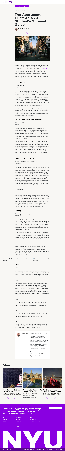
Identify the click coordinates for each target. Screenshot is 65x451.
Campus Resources (18, 32)
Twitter (22, 5)
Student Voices (38, 32)
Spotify (18, 426)
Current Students (31, 32)
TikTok (17, 424)
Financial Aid (38, 449)
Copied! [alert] (27, 7)
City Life (24, 32)
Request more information (55, 408)
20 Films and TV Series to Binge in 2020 (37, 353)
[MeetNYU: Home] (7, 2)
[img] (12, 378)
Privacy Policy (33, 419)
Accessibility (33, 423)
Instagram (18, 417)
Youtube (18, 423)
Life (19, 2)
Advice (31, 2)
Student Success (58, 449)
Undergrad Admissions (29, 449)
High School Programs (48, 449)
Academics (25, 2)
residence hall (45, 68)
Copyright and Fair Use (35, 421)
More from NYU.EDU (7, 449)
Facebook (16, 5)
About (31, 417)
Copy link (26, 6)
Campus (37, 2)
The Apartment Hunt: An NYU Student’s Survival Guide (38, 356)
